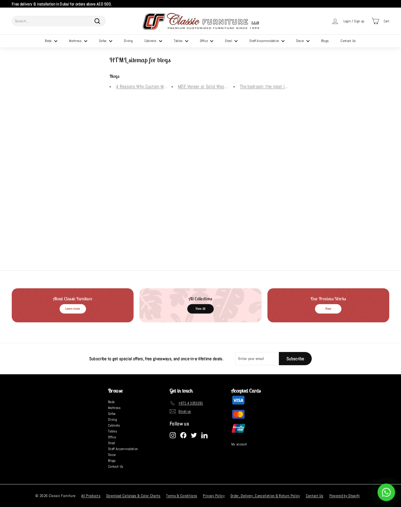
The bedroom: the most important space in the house (289, 86)
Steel (229, 40)
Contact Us (348, 40)
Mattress (76, 40)
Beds (49, 40)
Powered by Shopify (344, 495)
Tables (179, 40)
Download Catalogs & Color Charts (133, 495)
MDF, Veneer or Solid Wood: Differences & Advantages (227, 86)
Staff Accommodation (264, 40)
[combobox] (59, 21)
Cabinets (151, 40)
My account (239, 444)
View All (200, 308)
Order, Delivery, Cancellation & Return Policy (265, 495)
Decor (300, 40)
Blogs (325, 40)
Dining (128, 40)
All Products (90, 495)
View (328, 308)
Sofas (103, 40)
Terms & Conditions (181, 495)
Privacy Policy (214, 495)
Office (204, 40)
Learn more (72, 308)
